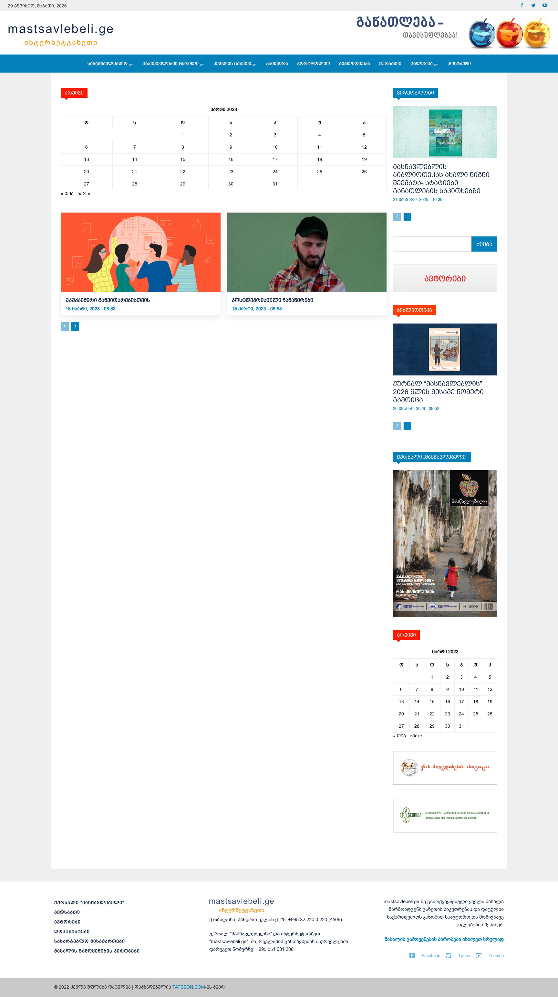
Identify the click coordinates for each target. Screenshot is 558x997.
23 (230, 171)
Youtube (496, 955)
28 (134, 183)
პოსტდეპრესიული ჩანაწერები (273, 300)
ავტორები (67, 921)
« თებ (67, 193)
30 (230, 183)
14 (134, 159)
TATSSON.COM (188, 987)
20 (86, 171)
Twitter (464, 955)
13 (86, 159)
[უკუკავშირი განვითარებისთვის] (141, 252)
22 (182, 171)
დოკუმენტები (72, 931)
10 (275, 147)
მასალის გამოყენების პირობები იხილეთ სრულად (444, 939)
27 (86, 183)
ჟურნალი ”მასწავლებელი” (89, 902)
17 (275, 159)
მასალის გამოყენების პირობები (97, 950)
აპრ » (84, 193)
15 (182, 159)
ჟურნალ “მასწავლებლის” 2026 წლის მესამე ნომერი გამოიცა (438, 392)
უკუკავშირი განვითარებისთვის (108, 300)
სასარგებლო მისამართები (89, 941)
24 (275, 171)
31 (275, 183)
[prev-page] (65, 326)
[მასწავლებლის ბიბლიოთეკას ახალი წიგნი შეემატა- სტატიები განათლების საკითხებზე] (445, 132)
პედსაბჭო (67, 912)
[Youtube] (544, 5)
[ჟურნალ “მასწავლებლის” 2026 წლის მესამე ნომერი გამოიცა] (445, 350)
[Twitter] (533, 5)
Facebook (431, 955)
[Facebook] (522, 5)
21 (134, 171)
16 (230, 159)
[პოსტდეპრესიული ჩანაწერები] (307, 252)
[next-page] (75, 326)
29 (182, 183)
